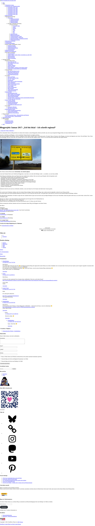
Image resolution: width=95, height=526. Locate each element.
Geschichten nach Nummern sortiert (12, 6)
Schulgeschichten (11, 49)
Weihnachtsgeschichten (15, 39)
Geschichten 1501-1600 (13, 8)
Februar (14, 28)
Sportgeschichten (11, 53)
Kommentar (2, 338)
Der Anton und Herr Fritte (13, 78)
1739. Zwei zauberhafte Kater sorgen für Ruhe (12, 478)
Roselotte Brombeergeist (13, 102)
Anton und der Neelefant (13, 89)
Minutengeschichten (9, 122)
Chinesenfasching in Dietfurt (7, 225)
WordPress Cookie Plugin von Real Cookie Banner (10, 524)
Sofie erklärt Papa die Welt (13, 63)
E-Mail (1, 349)
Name (1, 345)
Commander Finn (8, 123)
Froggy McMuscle (11, 82)
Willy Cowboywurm (12, 85)
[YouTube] (12, 463)
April (14, 30)
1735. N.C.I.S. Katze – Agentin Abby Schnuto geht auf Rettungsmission (17, 482)
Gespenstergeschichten (12, 103)
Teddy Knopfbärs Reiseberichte (14, 110)
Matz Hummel (11, 88)
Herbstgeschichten (14, 21)
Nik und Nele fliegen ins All (13, 71)
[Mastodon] (12, 453)
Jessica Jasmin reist (4, 217)
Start (3, 2)
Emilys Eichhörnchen (12, 87)
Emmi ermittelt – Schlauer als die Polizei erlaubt (17, 67)
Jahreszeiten (10, 17)
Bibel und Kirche (11, 57)
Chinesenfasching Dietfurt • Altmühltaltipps (11, 331)
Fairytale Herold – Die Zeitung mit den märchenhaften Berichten (21, 97)
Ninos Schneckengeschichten (14, 83)
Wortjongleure (3, 211)
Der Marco (5, 373)
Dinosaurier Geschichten (10, 41)
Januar (14, 27)
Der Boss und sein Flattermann (14, 98)
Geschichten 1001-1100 (12, 14)
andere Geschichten (12, 58)
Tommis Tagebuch (11, 65)
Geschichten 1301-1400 (13, 10)
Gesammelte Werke (9, 120)
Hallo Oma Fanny (11, 66)
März (14, 29)
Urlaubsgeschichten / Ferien (16, 36)
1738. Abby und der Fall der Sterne (10, 479)
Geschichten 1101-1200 (12, 13)
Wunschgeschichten (7, 117)
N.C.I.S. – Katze (11, 79)
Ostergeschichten (13, 34)
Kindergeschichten (11, 45)
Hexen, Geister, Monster (10, 100)
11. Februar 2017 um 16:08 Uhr (11, 313)
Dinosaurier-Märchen (12, 107)
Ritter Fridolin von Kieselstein (14, 94)
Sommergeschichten (14, 20)
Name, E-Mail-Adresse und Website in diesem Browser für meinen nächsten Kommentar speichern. (21, 356)
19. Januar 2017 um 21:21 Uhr (9, 289)
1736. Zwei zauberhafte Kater (9, 481)
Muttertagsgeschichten (14, 35)
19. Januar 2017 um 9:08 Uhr (9, 274)
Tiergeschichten (8, 42)
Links (4, 375)
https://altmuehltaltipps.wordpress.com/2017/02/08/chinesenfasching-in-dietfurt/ (19, 307)
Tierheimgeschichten (12, 90)
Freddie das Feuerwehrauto (13, 112)
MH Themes (20, 522)
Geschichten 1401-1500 (13, 9)
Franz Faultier (10, 86)
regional (4, 247)
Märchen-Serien (8, 91)
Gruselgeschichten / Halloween (16, 37)
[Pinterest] (12, 473)
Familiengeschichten (12, 46)
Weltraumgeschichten (9, 50)
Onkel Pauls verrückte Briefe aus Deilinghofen (17, 68)
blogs (4, 245)
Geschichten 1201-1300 (13, 12)
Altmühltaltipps (3, 214)
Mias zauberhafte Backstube (13, 95)
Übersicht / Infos (16, 25)
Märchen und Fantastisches (10, 51)
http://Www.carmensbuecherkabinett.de (11, 295)
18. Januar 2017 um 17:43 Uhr (9, 262)
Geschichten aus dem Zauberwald (15, 104)
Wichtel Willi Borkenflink (13, 96)
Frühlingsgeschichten (14, 18)
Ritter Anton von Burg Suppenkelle (15, 81)
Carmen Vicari (6, 288)
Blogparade (5, 244)
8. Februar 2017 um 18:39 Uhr (9, 302)
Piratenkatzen (10, 80)
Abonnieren (3, 507)
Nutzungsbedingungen (7, 515)
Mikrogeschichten (8, 15)
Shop (4, 124)
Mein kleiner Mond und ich (13, 72)
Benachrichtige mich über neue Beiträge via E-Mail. (12, 361)
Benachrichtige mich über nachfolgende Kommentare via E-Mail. (15, 358)
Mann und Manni (11, 76)
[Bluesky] (12, 423)
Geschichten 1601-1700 (13, 7)
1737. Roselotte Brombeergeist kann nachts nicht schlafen (14, 480)
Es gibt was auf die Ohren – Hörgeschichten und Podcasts (17, 115)
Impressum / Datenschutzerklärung (10, 516)
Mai (14, 31)
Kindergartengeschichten (13, 47)
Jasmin (4, 273)
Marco (7, 130)
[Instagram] (12, 443)
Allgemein (11, 130)
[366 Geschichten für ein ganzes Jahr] (8, 0)
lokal (4, 246)
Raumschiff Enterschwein (13, 74)
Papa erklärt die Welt (12, 61)
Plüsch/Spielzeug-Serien (10, 109)
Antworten (5, 271)
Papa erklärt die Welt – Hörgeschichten (13, 116)
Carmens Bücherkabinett (5, 221)
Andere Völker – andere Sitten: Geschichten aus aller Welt (20, 54)
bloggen (4, 242)
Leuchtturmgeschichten (10, 43)
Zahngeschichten (11, 56)
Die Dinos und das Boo (12, 108)
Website (1, 352)
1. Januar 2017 (3, 130)
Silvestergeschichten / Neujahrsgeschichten (19, 38)
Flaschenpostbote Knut (12, 93)
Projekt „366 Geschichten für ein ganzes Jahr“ (9, 210)
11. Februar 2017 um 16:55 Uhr (14, 321)
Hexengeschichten (11, 101)
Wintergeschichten (14, 22)
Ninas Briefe (10, 64)
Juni (14, 32)
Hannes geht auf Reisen (12, 111)
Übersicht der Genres (9, 5)
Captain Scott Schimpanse (13, 73)
